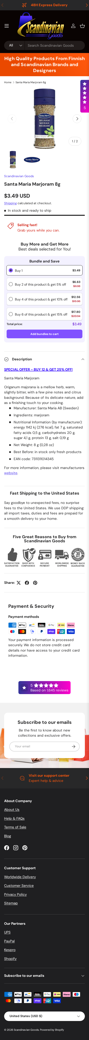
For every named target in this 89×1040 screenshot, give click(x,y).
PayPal (9, 941)
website (10, 473)
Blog (7, 836)
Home (7, 82)
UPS (7, 932)
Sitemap (11, 903)
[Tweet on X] (18, 583)
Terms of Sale (15, 827)
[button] (82, 25)
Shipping (10, 203)
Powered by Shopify (52, 1030)
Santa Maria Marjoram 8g (31, 82)
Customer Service (19, 885)
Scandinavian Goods (19, 176)
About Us (11, 809)
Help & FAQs (14, 818)
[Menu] (6, 25)
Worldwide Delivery (20, 877)
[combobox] (44, 45)
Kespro (10, 949)
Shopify (10, 958)
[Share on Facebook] (27, 583)
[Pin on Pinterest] (35, 583)
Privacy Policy (15, 894)
